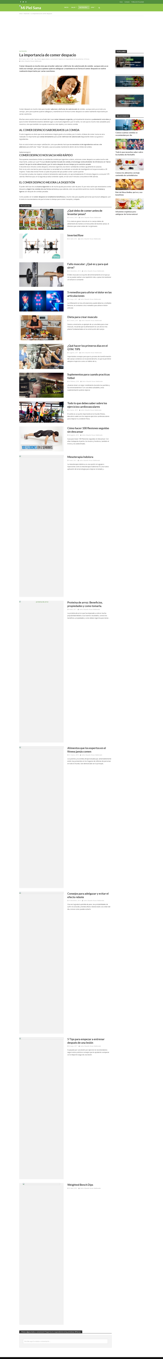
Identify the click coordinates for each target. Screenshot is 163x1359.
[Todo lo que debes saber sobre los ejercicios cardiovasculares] (41, 412)
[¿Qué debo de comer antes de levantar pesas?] (41, 219)
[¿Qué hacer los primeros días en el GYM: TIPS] (41, 356)
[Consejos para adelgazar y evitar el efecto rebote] (41, 963)
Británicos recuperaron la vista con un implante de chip (129, 102)
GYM (92, 7)
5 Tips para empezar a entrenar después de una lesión (86, 1041)
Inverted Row (75, 235)
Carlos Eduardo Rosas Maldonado (31, 61)
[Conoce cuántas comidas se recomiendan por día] (129, 125)
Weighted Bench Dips (80, 1184)
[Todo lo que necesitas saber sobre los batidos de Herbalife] (129, 144)
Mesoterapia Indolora (80, 456)
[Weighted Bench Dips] (41, 1254)
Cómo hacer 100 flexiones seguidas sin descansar (88, 430)
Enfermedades (129, 98)
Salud (73, 7)
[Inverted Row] (41, 246)
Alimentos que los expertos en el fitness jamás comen (86, 749)
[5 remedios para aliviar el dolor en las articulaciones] (41, 301)
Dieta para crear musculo (82, 317)
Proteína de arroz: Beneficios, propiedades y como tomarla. (85, 604)
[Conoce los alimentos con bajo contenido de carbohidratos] (129, 164)
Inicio (121, 2)
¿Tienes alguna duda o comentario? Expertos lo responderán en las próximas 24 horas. (63, 59)
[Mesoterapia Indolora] (41, 526)
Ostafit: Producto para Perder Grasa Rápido (129, 63)
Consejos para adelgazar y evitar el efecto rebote (88, 895)
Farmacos (130, 59)
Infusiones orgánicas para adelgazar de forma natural (126, 213)
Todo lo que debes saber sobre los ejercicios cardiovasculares (87, 405)
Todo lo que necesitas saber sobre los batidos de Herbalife (129, 153)
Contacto (127, 2)
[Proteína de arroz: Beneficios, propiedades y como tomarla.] (41, 671)
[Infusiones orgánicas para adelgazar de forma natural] (129, 204)
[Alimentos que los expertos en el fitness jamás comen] (41, 817)
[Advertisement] (81, 33)
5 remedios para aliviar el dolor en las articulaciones (89, 294)
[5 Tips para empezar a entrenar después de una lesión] (41, 1108)
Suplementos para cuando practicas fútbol (88, 376)
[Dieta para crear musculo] (41, 328)
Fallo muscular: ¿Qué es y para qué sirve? (87, 265)
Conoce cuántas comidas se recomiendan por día (129, 83)
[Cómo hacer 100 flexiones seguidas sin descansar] (41, 439)
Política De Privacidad (137, 2)
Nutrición (83, 7)
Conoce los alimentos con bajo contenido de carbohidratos (127, 174)
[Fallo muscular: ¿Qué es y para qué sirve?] (41, 274)
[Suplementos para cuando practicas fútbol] (41, 385)
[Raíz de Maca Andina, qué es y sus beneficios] (129, 184)
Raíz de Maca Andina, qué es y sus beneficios (128, 193)
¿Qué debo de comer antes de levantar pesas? (84, 212)
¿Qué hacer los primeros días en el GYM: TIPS (87, 347)
